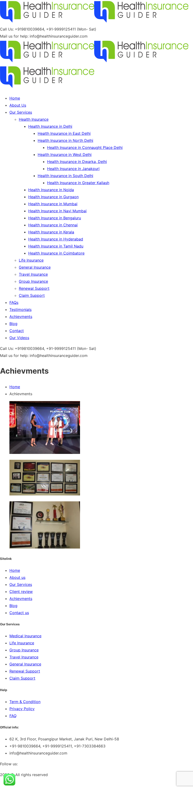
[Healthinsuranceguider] (47, 22)
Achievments (20, 598)
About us (17, 577)
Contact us (19, 612)
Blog (13, 605)
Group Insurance (24, 650)
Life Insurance (21, 643)
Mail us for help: (14, 36)
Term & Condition (24, 701)
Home (14, 386)
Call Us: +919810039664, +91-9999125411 (38, 29)
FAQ (12, 715)
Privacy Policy (22, 708)
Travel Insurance (23, 657)
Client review (21, 591)
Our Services (20, 584)
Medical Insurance (25, 636)
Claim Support (22, 678)
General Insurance (25, 664)
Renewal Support (24, 671)
